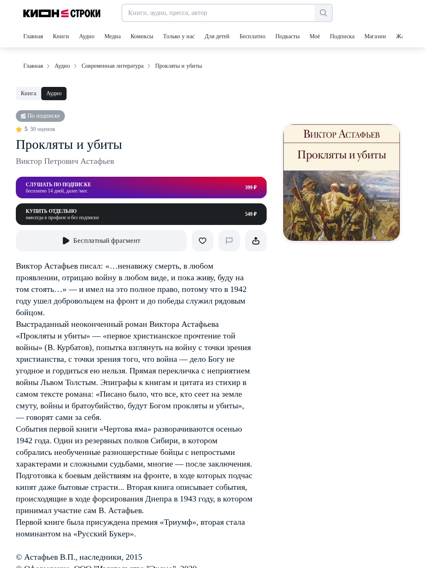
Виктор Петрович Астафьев (65, 160)
